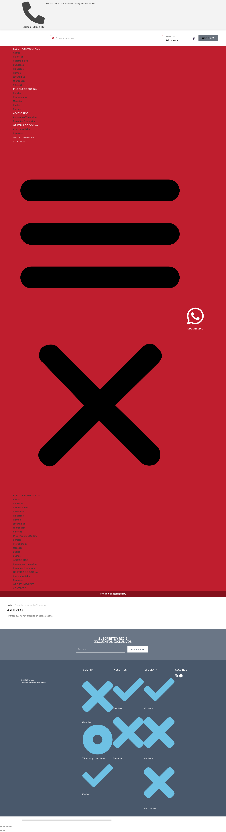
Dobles (16, 105)
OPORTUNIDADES (23, 137)
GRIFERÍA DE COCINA (25, 125)
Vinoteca (17, 85)
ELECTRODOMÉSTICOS (26, 48)
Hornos (17, 73)
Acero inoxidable (21, 129)
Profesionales (20, 97)
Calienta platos (20, 61)
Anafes (16, 53)
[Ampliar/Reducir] (10, 826)
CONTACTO (19, 141)
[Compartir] (4, 826)
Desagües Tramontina (24, 121)
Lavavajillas (19, 77)
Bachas (17, 109)
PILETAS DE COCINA (25, 89)
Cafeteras (18, 57)
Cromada (18, 133)
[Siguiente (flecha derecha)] (4, 830)
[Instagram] (176, 676)
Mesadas (17, 101)
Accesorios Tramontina (25, 117)
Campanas (18, 65)
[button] (100, 318)
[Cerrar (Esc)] (1, 826)
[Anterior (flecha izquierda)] (1, 830)
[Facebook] (181, 676)
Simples (17, 93)
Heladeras (18, 69)
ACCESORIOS (20, 113)
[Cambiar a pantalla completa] (7, 826)
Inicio (9, 605)
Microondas (19, 81)
